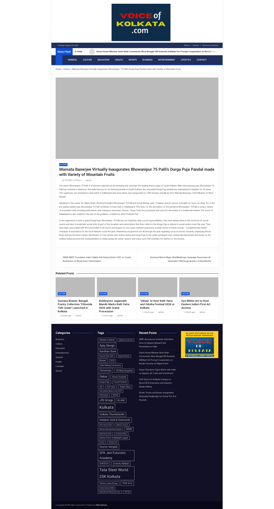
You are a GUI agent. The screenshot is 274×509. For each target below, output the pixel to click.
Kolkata (106, 407)
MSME (129, 429)
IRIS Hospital (103, 395)
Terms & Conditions (210, 45)
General (72, 60)
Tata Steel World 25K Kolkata (113, 473)
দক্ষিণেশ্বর (127, 492)
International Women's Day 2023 (110, 391)
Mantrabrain (101, 505)
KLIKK (121, 400)
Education (103, 60)
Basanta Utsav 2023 (106, 356)
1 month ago (107, 315)
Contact (196, 45)
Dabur (103, 376)
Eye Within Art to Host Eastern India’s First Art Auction (195, 304)
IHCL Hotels (111, 387)
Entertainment (166, 60)
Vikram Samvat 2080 (106, 488)
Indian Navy (125, 387)
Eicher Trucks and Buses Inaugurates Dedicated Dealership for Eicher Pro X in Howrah (157, 396)
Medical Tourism (122, 425)
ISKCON (115, 395)
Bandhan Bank (107, 351)
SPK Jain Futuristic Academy (112, 455)
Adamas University (125, 340)
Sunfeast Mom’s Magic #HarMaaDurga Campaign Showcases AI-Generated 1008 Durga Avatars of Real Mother (180, 259)
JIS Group (106, 400)
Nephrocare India (105, 433)
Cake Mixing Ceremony (110, 365)
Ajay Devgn (107, 345)
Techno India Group (108, 483)
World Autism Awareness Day (109, 492)
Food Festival (120, 382)
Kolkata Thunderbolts (111, 414)
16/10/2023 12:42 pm (71, 180)
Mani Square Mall (105, 425)
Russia (101, 442)
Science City (113, 442)
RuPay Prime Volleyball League (113, 437)
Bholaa (102, 360)
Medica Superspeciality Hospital (110, 429)
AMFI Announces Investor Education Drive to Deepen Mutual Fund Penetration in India (156, 343)
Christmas (105, 370)
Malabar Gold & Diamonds (114, 420)
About (186, 45)
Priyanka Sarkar (121, 433)
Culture (87, 60)
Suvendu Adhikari (121, 463)
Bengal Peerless (123, 356)
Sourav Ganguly (108, 446)
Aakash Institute (107, 340)
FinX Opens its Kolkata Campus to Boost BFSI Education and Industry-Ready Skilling (156, 383)
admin (88, 180)
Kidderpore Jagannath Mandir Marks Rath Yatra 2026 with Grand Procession (114, 306)
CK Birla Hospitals (124, 370)
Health (119, 60)
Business (147, 60)
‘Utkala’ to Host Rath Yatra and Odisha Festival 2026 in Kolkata (157, 304)
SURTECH (103, 463)
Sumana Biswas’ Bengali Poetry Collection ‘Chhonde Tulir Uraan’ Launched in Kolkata (75, 306)
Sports (133, 60)
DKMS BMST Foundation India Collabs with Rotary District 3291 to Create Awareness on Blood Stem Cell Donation (97, 259)
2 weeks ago (65, 315)
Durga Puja (104, 382)
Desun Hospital (119, 377)
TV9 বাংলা (127, 483)
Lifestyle (186, 60)
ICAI (100, 387)
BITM (112, 361)
